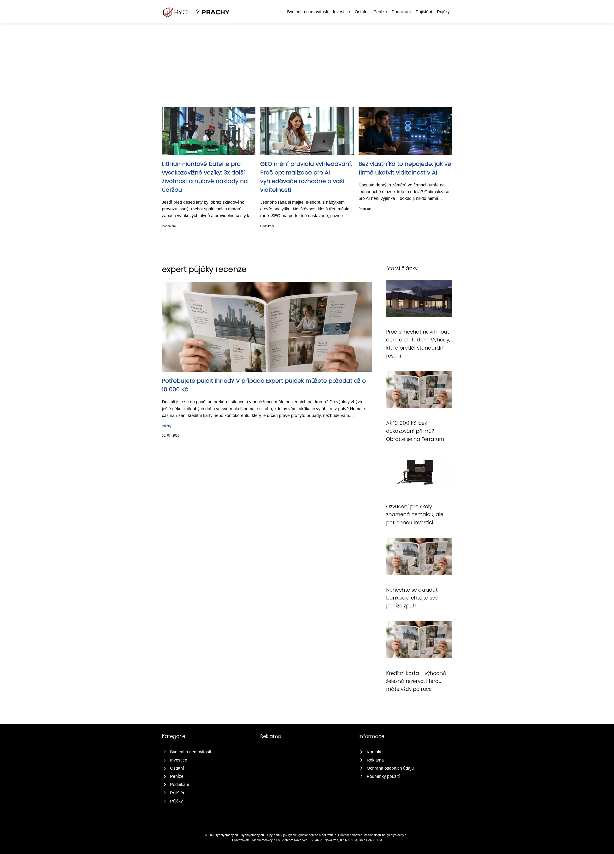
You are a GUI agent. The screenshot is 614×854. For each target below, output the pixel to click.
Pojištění (424, 11)
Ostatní (362, 11)
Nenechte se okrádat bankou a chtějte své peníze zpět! (412, 597)
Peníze (380, 11)
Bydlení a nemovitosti (307, 11)
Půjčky (443, 11)
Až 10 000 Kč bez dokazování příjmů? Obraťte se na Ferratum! (416, 431)
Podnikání (401, 11)
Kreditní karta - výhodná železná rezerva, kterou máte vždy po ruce (416, 681)
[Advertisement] (307, 59)
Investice (341, 11)
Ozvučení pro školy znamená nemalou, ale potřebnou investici (414, 514)
